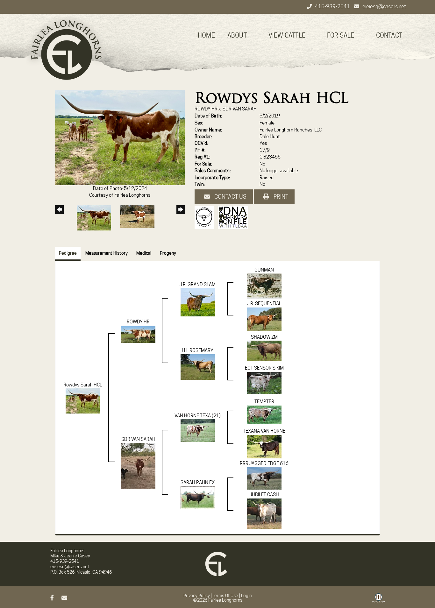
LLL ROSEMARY (197, 350)
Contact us (229, 196)
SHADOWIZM (264, 337)
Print (280, 196)
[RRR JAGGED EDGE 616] (264, 478)
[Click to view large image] (120, 137)
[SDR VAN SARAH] (138, 465)
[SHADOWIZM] (264, 351)
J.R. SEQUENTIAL (264, 304)
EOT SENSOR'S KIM (264, 368)
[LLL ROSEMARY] (198, 367)
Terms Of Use (225, 595)
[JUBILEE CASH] (264, 513)
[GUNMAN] (264, 286)
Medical (143, 253)
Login (246, 595)
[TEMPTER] (264, 414)
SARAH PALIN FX (198, 482)
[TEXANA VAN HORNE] (264, 446)
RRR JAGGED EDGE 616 (264, 463)
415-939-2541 (333, 7)
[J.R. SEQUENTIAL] (264, 319)
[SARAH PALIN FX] (198, 497)
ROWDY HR (206, 109)
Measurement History (106, 253)
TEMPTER (264, 402)
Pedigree (68, 253)
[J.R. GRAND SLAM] (198, 302)
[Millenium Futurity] (206, 217)
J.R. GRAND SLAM (198, 284)
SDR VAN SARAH (240, 109)
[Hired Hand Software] (378, 600)
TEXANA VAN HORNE (264, 431)
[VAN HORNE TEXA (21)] (198, 430)
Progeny (168, 253)
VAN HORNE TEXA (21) (198, 416)
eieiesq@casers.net (384, 7)
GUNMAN (264, 270)
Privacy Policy (196, 595)
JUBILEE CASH (264, 495)
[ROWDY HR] (138, 334)
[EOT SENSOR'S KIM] (264, 382)
